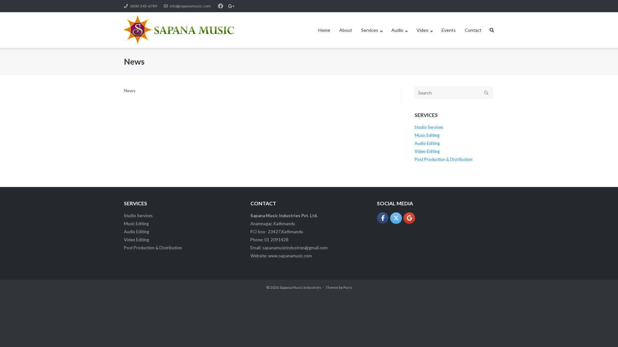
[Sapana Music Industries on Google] (409, 218)
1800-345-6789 (143, 6)
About (345, 30)
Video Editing (427, 151)
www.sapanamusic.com (290, 255)
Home (324, 30)
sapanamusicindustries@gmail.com (295, 247)
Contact (473, 30)
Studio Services (429, 127)
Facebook (220, 6)
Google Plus (231, 6)
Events (449, 30)
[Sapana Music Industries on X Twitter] (396, 218)
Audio (397, 30)
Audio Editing (427, 143)
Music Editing (427, 135)
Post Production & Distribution (444, 159)
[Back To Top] (602, 331)
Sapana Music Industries (300, 287)
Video (422, 30)
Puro (347, 287)
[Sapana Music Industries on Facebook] (383, 218)
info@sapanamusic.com (190, 6)
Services (369, 30)
